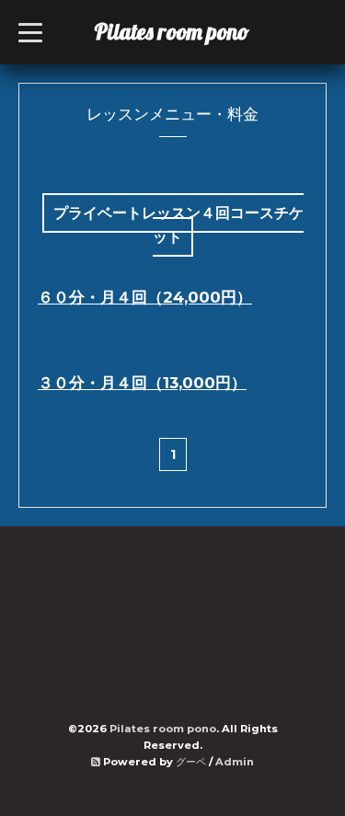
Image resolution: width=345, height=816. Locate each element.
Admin (234, 761)
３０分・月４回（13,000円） (142, 383)
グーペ (191, 761)
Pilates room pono (182, 31)
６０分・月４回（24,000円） (145, 297)
